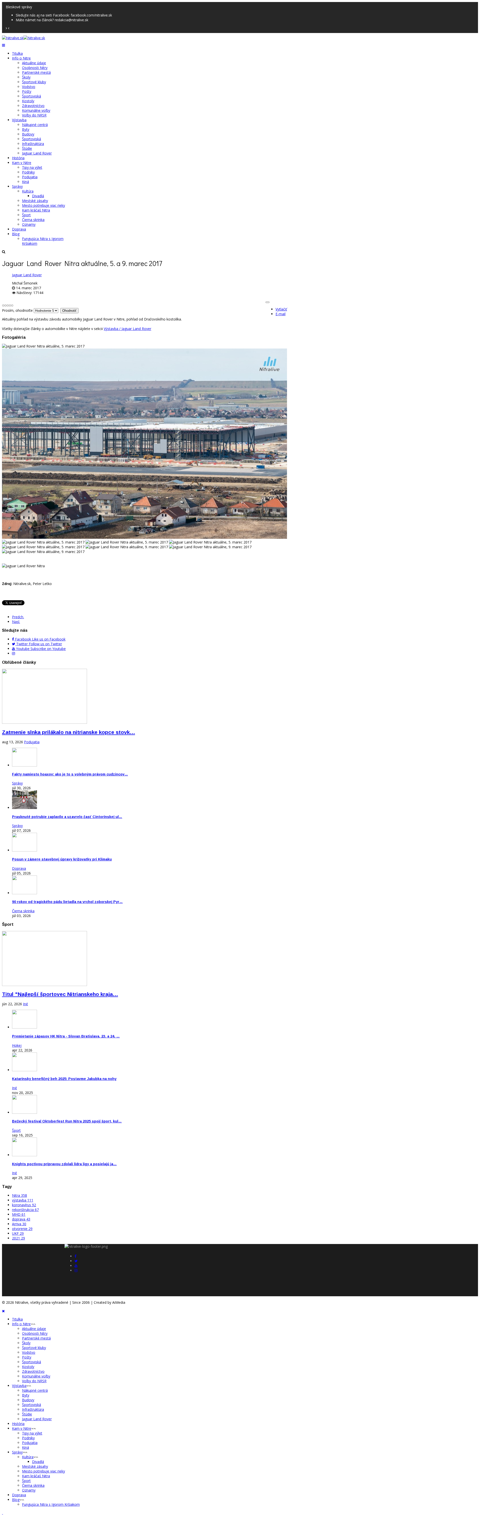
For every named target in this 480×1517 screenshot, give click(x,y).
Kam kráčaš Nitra (36, 210)
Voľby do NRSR (34, 115)
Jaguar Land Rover (37, 153)
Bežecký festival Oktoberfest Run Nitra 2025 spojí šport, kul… (67, 1121)
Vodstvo (28, 86)
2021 (18, 1238)
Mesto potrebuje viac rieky (43, 205)
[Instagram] (13, 653)
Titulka (17, 53)
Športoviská (31, 96)
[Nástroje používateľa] (268, 302)
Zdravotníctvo (33, 105)
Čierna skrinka (33, 219)
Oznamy (29, 224)
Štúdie (27, 148)
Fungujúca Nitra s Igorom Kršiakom (51, 1504)
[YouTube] (76, 1265)
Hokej (17, 1045)
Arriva (19, 1224)
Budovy (28, 134)
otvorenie (22, 1228)
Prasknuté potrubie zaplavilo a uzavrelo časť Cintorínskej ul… (67, 817)
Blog (16, 234)
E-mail (281, 314)
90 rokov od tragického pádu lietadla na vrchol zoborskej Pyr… (67, 902)
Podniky (28, 172)
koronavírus (24, 1204)
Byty (25, 129)
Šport (26, 214)
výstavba (22, 1200)
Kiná (25, 181)
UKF (18, 1233)
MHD (19, 1214)
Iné (25, 1004)
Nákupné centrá (35, 124)
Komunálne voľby (36, 110)
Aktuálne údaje (34, 62)
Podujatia (30, 176)
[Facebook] (75, 1256)
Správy (17, 186)
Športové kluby (34, 82)
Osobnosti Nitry (35, 67)
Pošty (26, 91)
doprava (21, 1219)
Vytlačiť (281, 309)
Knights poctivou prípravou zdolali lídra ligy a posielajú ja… (64, 1164)
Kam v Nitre (21, 162)
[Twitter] (76, 1260)
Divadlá (38, 196)
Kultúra (28, 191)
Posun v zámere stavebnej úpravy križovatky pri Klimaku (62, 859)
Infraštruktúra (33, 143)
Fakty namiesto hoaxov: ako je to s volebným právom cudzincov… (70, 774)
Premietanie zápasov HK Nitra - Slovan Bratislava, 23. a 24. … (66, 1036)
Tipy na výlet (32, 167)
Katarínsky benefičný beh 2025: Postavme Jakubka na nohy (64, 1079)
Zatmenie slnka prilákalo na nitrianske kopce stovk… (68, 732)
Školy (26, 77)
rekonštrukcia (25, 1209)
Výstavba (19, 120)
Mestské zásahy (35, 200)
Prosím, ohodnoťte (17, 310)
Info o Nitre (21, 58)
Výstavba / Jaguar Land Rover (127, 328)
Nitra (19, 1195)
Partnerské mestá (36, 72)
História (18, 158)
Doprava (19, 229)
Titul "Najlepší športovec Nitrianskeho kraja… (60, 994)
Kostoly (28, 100)
